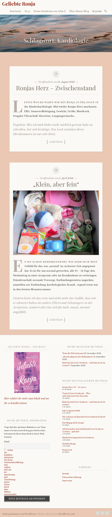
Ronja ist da (67, 450)
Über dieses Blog (79, 11)
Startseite (15, 11)
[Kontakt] (98, 513)
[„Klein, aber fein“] (56, 256)
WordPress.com (66, 514)
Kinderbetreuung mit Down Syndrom (78, 438)
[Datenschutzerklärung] (102, 513)
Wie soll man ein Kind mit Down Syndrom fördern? (83, 417)
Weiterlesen (56, 141)
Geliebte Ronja (18, 3)
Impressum (67, 481)
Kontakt (97, 11)
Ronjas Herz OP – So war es (74, 387)
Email (6, 441)
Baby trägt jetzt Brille (71, 411)
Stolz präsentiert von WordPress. (19, 514)
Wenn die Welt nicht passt (73, 353)
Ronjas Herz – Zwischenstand (56, 88)
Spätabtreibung (69, 444)
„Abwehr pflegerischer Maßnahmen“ (77, 357)
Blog (27, 11)
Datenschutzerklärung (71, 477)
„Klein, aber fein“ (56, 184)
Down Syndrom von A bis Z (49, 11)
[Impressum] (107, 513)
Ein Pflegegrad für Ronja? (73, 423)
